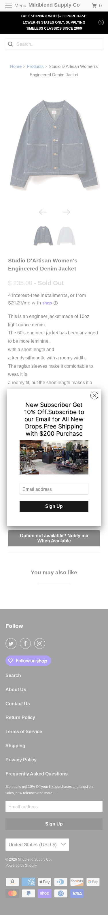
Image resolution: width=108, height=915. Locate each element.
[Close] (94, 396)
